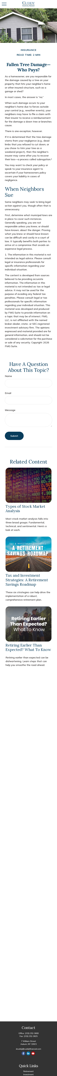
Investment (28, 1074)
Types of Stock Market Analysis (25, 508)
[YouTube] (33, 1053)
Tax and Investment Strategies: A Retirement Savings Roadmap (27, 580)
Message (10, 410)
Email (8, 393)
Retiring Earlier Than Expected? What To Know (28, 647)
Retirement (28, 1071)
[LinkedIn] (28, 1053)
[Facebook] (23, 1053)
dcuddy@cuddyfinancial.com (28, 1049)
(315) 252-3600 (32, 1033)
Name (8, 376)
